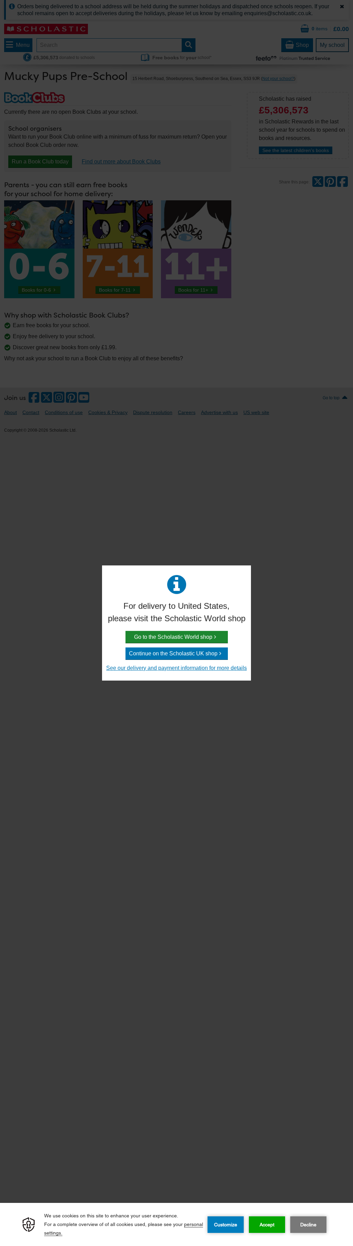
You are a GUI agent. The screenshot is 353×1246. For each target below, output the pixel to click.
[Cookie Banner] (176, 1224)
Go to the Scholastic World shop (173, 637)
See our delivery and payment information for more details (176, 668)
